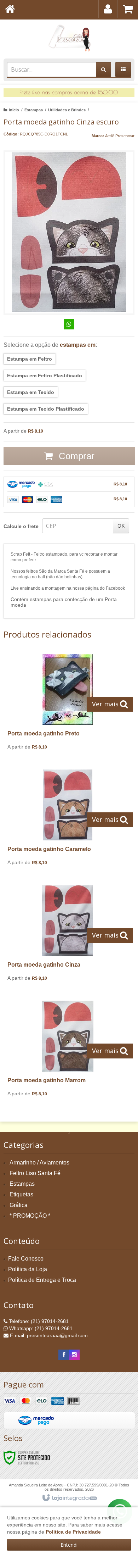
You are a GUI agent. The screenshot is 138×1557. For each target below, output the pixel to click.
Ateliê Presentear (119, 136)
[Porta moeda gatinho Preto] (67, 704)
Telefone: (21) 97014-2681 (38, 1321)
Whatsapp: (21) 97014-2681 (40, 1328)
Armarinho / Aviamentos (39, 1163)
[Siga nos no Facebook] (63, 1355)
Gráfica (19, 1205)
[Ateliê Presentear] (69, 37)
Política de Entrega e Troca (42, 1280)
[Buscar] (103, 69)
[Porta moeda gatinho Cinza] (67, 936)
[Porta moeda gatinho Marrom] (67, 1051)
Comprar (75, 456)
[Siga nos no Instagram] (74, 1355)
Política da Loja (27, 1269)
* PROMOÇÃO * (30, 1216)
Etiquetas (21, 1194)
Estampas (33, 110)
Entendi (69, 1544)
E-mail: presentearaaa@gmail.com (48, 1335)
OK (121, 525)
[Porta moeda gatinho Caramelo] (67, 820)
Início (14, 110)
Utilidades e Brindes (67, 110)
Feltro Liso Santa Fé (35, 1173)
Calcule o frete (21, 526)
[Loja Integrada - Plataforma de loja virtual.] (69, 1498)
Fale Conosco (26, 1259)
